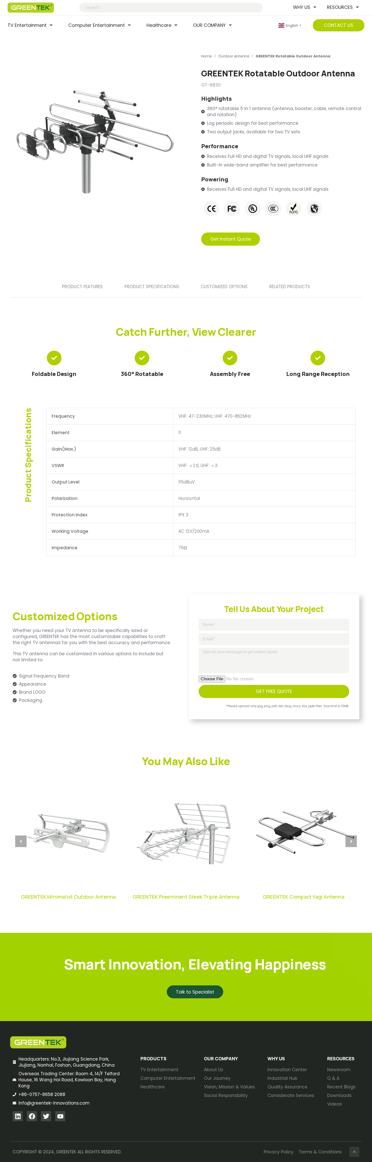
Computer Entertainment (96, 25)
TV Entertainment (27, 25)
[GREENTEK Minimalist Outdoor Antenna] (68, 833)
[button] (21, 841)
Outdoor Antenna (233, 56)
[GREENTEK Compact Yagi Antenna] (303, 833)
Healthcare (159, 25)
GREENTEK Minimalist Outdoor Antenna (68, 896)
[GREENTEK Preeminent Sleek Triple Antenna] (186, 833)
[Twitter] (46, 1116)
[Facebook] (32, 1116)
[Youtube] (60, 1116)
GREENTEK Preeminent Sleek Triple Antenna (186, 896)
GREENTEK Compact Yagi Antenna (303, 896)
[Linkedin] (18, 1116)
